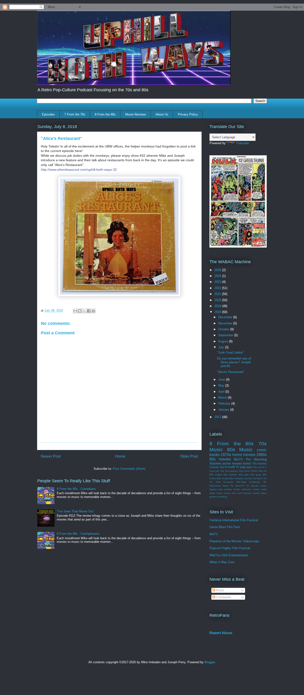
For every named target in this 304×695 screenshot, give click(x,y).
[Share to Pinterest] (93, 310)
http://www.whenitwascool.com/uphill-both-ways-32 (79, 169)
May (221, 385)
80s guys (255, 474)
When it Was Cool (221, 562)
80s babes (215, 474)
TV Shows (252, 485)
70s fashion (231, 471)
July (221, 347)
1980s (261, 455)
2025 (218, 276)
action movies (232, 463)
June (222, 379)
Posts (219, 590)
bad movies (225, 489)
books (236, 489)
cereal (255, 489)
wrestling (222, 496)
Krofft (231, 467)
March (223, 397)
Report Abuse (220, 633)
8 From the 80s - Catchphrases (78, 533)
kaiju (243, 467)
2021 (218, 294)
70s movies (259, 463)
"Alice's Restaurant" (230, 372)
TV (237, 467)
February (224, 403)
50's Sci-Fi (259, 467)
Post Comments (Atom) (129, 468)
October (224, 329)
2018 (218, 312)
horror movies (243, 455)
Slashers (215, 463)
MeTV (213, 534)
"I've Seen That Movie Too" (75, 511)
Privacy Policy (188, 114)
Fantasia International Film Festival (233, 520)
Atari (218, 482)
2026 (218, 270)
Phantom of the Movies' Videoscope (234, 541)
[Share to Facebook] (88, 310)
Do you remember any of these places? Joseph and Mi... (234, 362)
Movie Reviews (135, 114)
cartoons (246, 489)
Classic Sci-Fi (218, 467)
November (225, 323)
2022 (218, 288)
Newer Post (51, 456)
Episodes (48, 114)
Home (120, 456)
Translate (242, 143)
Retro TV (228, 485)
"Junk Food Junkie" (230, 352)
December (225, 317)
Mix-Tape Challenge (249, 482)
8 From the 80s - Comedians (76, 489)
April (221, 391)
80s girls (244, 474)
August (223, 341)
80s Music (240, 449)
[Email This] (75, 310)
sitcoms (247, 493)
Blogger (209, 662)
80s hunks (222, 478)
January (224, 409)
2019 (218, 306)
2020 (218, 300)
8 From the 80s (105, 114)
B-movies (228, 482)
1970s (226, 455)
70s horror (244, 471)
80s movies (220, 459)
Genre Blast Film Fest (224, 527)
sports (256, 493)
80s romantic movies (240, 478)
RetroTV (239, 485)
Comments (223, 597)
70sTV (254, 471)
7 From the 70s (74, 114)
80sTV (238, 459)
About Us (162, 114)
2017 (218, 417)
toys (249, 467)
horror (247, 463)
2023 (218, 282)
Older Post (189, 456)
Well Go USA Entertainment (228, 555)
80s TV (263, 471)
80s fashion (230, 474)
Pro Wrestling (256, 459)
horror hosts (223, 493)
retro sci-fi (236, 493)
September (226, 335)
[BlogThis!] (79, 310)
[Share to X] (84, 310)
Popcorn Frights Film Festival (229, 548)
